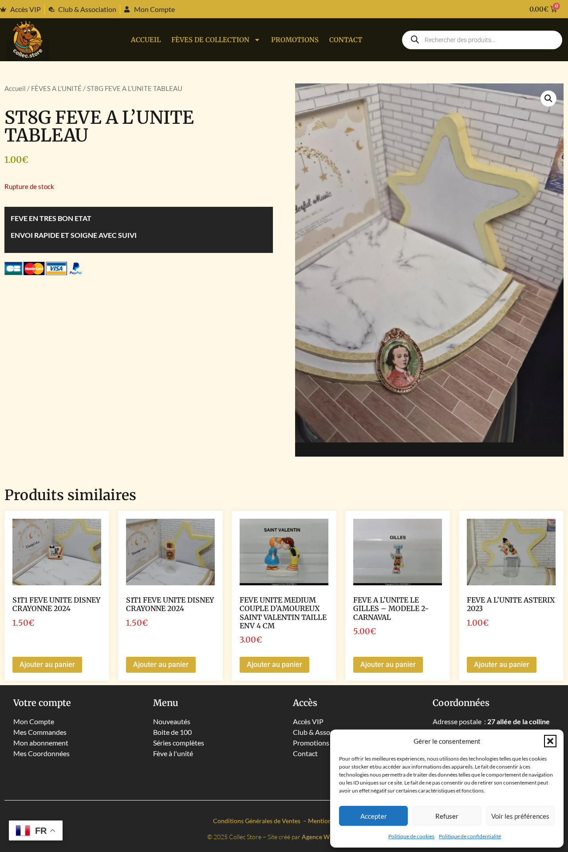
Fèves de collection (210, 40)
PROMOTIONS (295, 40)
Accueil (146, 40)
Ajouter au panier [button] (47, 664)
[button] (550, 741)
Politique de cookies (411, 836)
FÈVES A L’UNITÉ (56, 88)
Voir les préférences (520, 816)
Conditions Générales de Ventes (257, 820)
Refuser (446, 816)
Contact (346, 40)
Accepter (373, 816)
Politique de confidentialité (470, 836)
